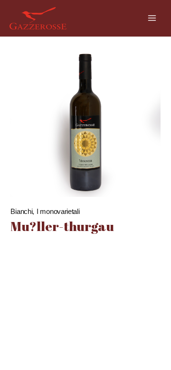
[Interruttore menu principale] (152, 18)
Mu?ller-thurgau (62, 226)
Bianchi (21, 211)
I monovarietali (58, 211)
